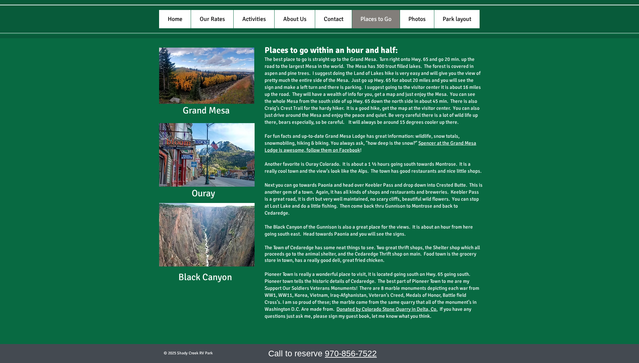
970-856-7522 (351, 353)
